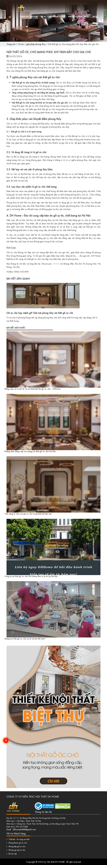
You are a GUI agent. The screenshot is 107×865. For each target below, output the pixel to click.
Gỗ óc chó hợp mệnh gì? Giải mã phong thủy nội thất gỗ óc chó (40, 312)
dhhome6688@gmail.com (24, 829)
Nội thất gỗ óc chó (57, 16)
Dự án (43, 16)
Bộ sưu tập (13, 853)
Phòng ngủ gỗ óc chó (17, 850)
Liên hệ (95, 16)
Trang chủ (24, 16)
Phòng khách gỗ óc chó (18, 842)
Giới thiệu (34, 16)
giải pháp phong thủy (36, 44)
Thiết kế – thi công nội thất (19, 839)
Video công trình (75, 16)
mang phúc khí (24, 67)
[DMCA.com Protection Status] (63, 805)
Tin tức (87, 16)
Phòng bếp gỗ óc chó (17, 846)
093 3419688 (22, 826)
